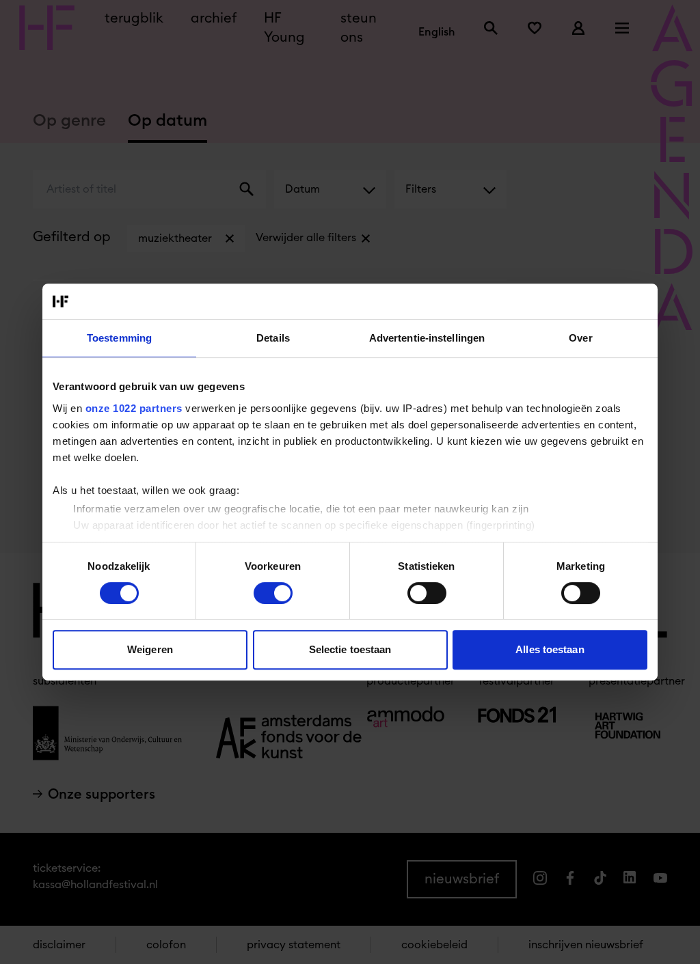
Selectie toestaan (350, 649)
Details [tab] (273, 338)
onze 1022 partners (134, 408)
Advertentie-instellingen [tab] (427, 338)
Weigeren (150, 649)
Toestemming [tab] (119, 338)
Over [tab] (580, 338)
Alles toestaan (549, 649)
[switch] (273, 593)
